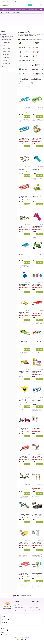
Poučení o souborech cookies (20, 612)
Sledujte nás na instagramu (26, 596)
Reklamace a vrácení (19, 608)
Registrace (40, 1)
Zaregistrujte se (23, 37)
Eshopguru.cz (27, 640)
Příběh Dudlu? (31, 605)
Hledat (29, 5)
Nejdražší (26, 91)
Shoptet (19, 640)
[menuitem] (6, 9)
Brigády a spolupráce (17, 1)
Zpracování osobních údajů (20, 610)
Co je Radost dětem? (33, 606)
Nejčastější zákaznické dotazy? (35, 612)
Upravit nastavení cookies (25, 638)
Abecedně (39, 91)
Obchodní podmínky (19, 606)
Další (40, 9)
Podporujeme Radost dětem (9, 1)
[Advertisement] (22, 22)
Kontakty (2, 1)
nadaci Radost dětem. (37, 39)
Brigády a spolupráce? (33, 608)
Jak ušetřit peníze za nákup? (34, 610)
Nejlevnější (21, 91)
